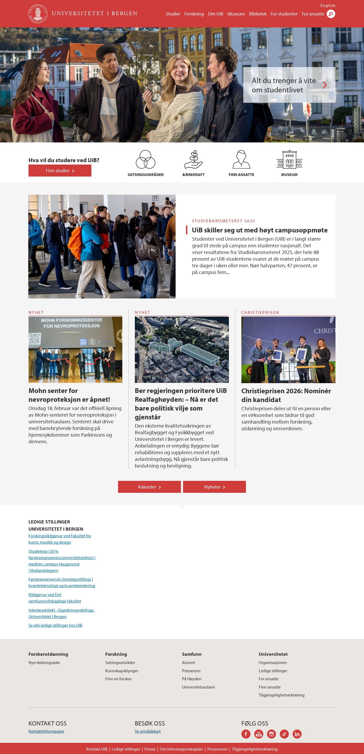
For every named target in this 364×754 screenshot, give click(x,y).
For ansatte (313, 14)
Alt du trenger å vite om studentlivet (284, 85)
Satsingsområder (120, 662)
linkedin (299, 735)
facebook (247, 735)
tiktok (286, 735)
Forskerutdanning (48, 654)
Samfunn (192, 654)
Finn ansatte (270, 687)
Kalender (147, 487)
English (328, 5)
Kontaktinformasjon (46, 731)
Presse (150, 749)
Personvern (217, 749)
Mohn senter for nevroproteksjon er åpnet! (69, 395)
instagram (273, 735)
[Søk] (330, 13)
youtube (260, 735)
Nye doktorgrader (44, 662)
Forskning (194, 14)
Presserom (191, 670)
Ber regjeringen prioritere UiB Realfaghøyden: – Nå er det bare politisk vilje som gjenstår (181, 403)
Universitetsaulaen (198, 687)
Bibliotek (257, 14)
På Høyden (191, 678)
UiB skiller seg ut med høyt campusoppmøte (260, 230)
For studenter (284, 14)
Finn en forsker (118, 678)
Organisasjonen (273, 662)
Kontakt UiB (96, 749)
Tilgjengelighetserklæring (282, 695)
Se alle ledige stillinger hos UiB (55, 625)
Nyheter (212, 487)
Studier (173, 14)
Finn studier (58, 170)
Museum (236, 14)
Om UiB (215, 14)
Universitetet (273, 654)
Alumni (188, 662)
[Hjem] (38, 13)
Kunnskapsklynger (121, 670)
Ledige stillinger (273, 670)
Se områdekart (148, 731)
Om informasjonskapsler (181, 749)
